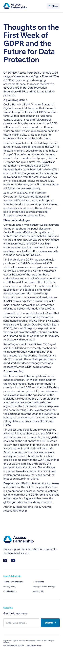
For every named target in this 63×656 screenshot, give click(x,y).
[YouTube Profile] (13, 560)
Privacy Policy (9, 586)
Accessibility (39, 591)
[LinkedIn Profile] (5, 560)
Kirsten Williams (23, 507)
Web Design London (34, 645)
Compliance (38, 582)
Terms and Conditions (13, 582)
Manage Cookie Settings (44, 586)
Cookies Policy (10, 591)
